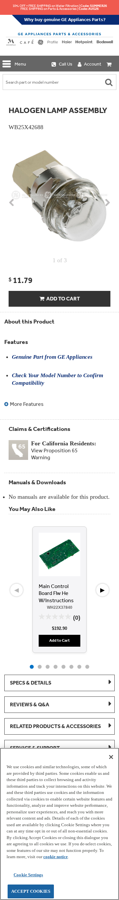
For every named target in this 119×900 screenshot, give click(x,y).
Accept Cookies (30, 891)
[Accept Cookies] (111, 757)
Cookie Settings (28, 874)
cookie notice (55, 856)
